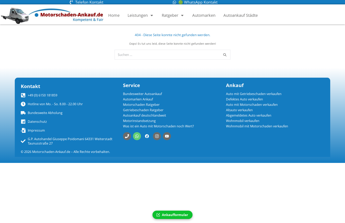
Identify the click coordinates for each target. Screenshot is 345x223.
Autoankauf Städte (240, 15)
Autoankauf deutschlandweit (144, 115)
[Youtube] (167, 136)
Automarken (203, 15)
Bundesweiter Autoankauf (142, 94)
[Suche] (224, 54)
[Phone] (127, 136)
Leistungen (138, 15)
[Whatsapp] (137, 136)
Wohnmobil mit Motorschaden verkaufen (257, 126)
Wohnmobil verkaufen (242, 121)
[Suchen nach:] (172, 55)
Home (114, 15)
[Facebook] (147, 136)
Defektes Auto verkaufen (244, 99)
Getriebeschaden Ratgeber (143, 110)
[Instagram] (157, 136)
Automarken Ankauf (138, 99)
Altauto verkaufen (239, 110)
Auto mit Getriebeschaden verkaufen (254, 94)
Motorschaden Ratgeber (141, 105)
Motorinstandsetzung (139, 121)
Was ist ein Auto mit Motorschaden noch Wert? (158, 126)
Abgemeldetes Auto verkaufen (248, 115)
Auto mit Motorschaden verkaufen (252, 105)
